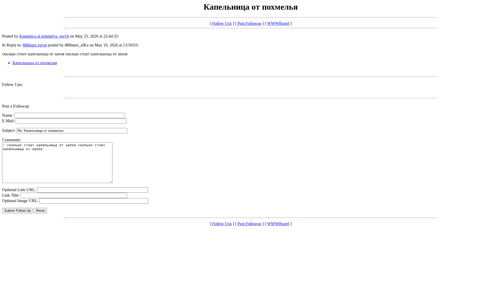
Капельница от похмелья (35, 63)
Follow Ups (222, 23)
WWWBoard (278, 23)
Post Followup (249, 23)
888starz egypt (35, 45)
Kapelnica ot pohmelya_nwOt (44, 36)
